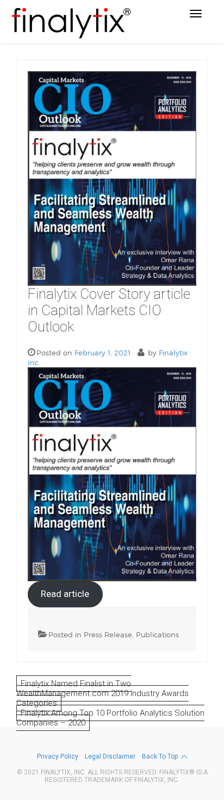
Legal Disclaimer (110, 756)
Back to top (160, 756)
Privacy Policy (57, 756)
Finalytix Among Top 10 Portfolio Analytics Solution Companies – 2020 (110, 718)
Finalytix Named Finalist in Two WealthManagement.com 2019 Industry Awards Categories (102, 693)
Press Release (108, 634)
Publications (157, 634)
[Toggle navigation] (196, 13)
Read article (65, 593)
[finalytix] (70, 22)
